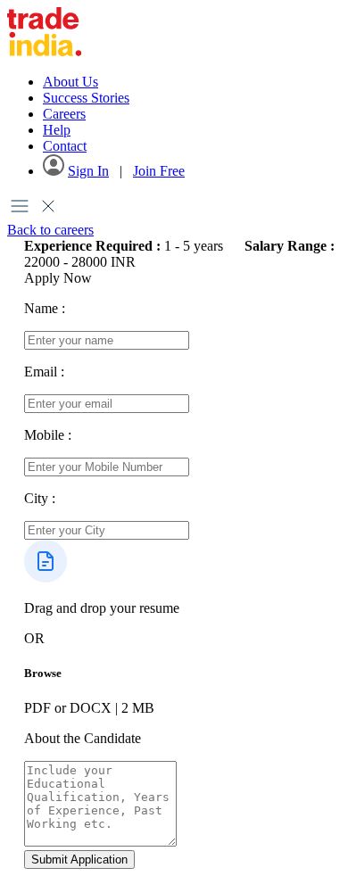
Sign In (88, 170)
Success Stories (86, 97)
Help (56, 129)
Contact (65, 145)
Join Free (159, 170)
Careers (64, 113)
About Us (70, 81)
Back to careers (50, 229)
